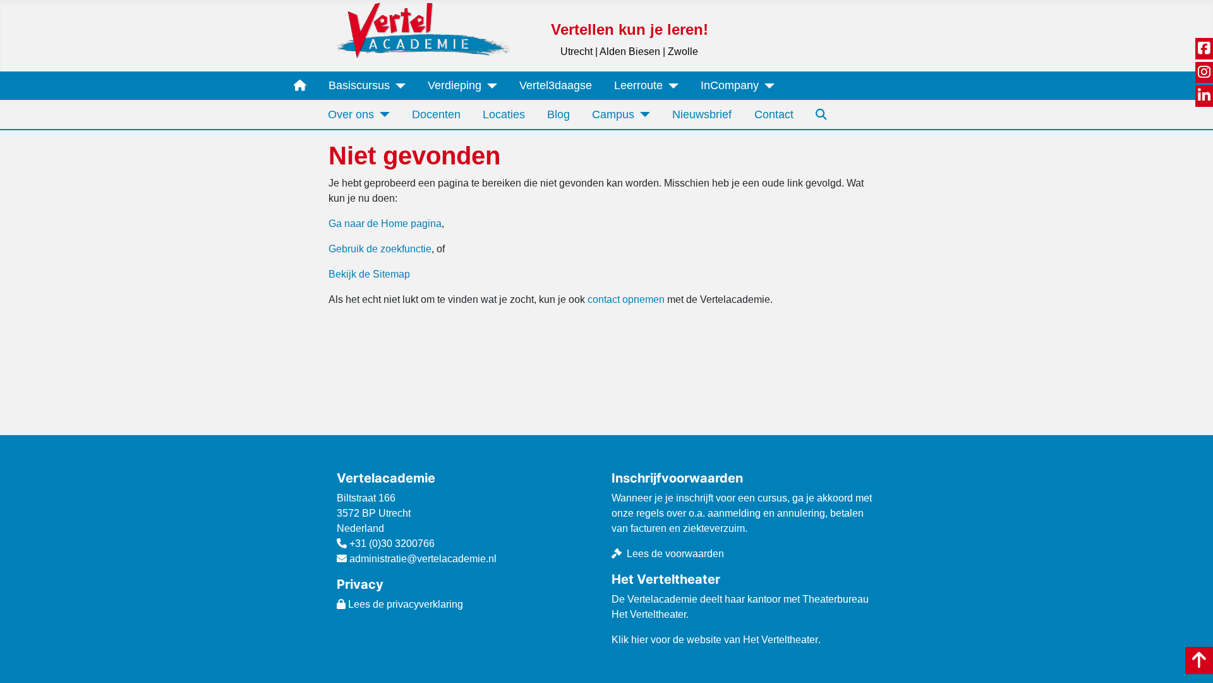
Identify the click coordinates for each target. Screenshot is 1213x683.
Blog (558, 114)
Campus (613, 114)
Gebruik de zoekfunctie (380, 248)
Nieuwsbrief (702, 114)
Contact (774, 114)
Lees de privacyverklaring (404, 604)
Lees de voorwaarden (675, 553)
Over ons (351, 114)
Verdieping (454, 85)
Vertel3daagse (555, 85)
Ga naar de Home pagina (385, 223)
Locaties (504, 114)
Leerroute (638, 85)
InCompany (730, 85)
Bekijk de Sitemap (369, 274)
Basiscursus (359, 85)
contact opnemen (626, 299)
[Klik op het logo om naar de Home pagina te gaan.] (423, 30)
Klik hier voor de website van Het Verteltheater (715, 639)
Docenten (436, 114)
